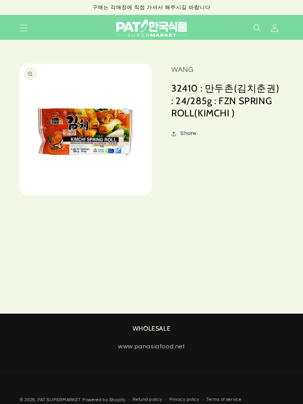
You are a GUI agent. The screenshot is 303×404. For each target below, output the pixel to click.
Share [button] (188, 133)
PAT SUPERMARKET (59, 400)
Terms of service (223, 399)
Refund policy (147, 399)
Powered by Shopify (103, 400)
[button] (23, 28)
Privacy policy (184, 399)
